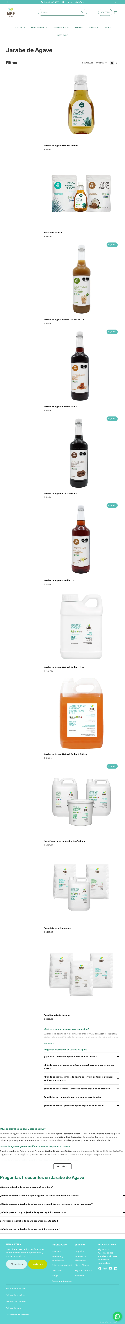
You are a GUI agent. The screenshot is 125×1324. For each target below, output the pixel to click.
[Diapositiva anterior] (48, 105)
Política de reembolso (16, 1295)
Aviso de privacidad (62, 1265)
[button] (101, 62)
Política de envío (13, 1308)
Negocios (79, 1251)
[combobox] (63, 12)
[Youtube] (110, 1268)
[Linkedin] (116, 1268)
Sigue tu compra (83, 1270)
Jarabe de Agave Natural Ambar (25, 1151)
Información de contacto (17, 1315)
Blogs (55, 1275)
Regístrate (37, 1264)
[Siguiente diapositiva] (114, 105)
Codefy (114, 1322)
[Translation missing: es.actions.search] (81, 12)
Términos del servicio (16, 1301)
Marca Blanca (82, 1265)
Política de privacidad (16, 1288)
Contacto (57, 1270)
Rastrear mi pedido (62, 1281)
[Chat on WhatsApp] (117, 1316)
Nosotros (56, 1251)
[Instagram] (105, 1268)
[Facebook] (100, 1268)
